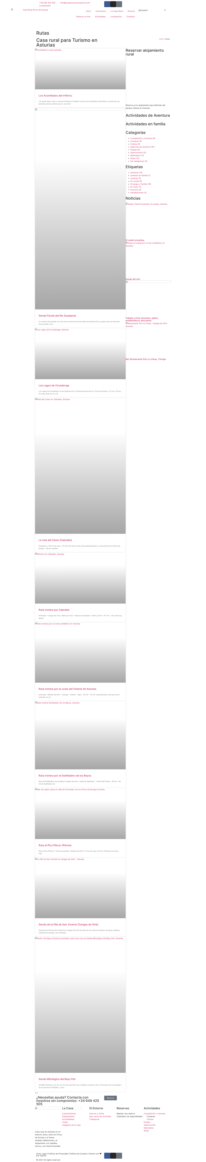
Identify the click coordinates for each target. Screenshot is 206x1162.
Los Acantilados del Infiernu (55, 95)
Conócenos (101, 11)
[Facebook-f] (107, 4)
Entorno (131, 11)
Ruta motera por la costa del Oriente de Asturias (67, 688)
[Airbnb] (119, 4)
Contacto (130, 16)
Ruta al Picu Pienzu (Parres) (55, 845)
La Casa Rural (117, 11)
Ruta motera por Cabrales (54, 609)
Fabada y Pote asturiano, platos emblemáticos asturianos (142, 319)
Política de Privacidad (58, 1153)
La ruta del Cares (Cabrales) (55, 540)
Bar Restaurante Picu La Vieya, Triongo (146, 359)
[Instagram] (113, 4)
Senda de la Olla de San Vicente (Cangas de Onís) (68, 924)
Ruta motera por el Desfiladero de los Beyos (65, 775)
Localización (116, 16)
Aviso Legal (41, 1153)
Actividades (100, 16)
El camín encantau (135, 240)
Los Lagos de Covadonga (54, 385)
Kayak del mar (133, 279)
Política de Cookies (78, 1153)
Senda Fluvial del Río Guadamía (57, 315)
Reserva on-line (83, 16)
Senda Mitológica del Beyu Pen (57, 1079)
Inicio (88, 11)
